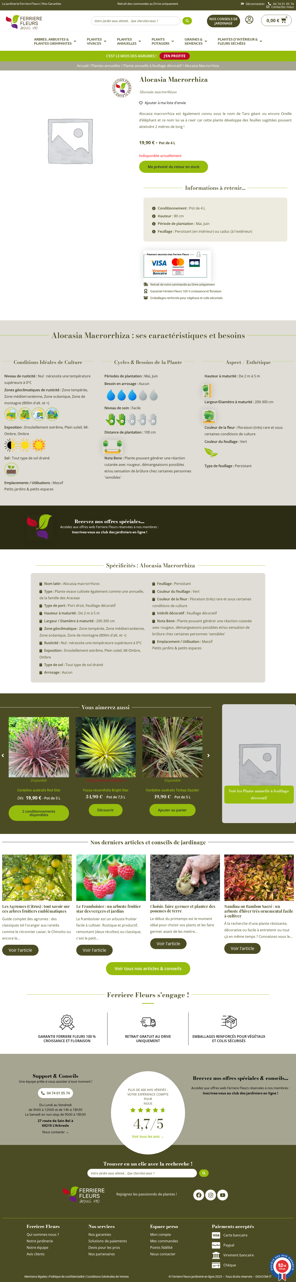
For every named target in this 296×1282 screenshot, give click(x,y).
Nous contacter (163, 1254)
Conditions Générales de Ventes (107, 1276)
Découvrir (105, 810)
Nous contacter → (55, 1132)
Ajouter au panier (172, 810)
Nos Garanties (51, 3)
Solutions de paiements (107, 1241)
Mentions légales (35, 1276)
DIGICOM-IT (263, 1276)
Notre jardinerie (40, 1241)
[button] (2, 755)
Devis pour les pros (104, 1247)
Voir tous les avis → (148, 1136)
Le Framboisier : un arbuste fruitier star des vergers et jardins (108, 909)
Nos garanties (99, 1234)
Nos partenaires (101, 1254)
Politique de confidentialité (66, 1276)
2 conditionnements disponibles (38, 813)
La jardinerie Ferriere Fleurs (21, 3)
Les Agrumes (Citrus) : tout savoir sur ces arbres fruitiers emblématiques (36, 909)
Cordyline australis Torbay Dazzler (172, 790)
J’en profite (174, 56)
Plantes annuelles (105, 65)
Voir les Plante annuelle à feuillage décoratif (259, 794)
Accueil (82, 65)
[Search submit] (187, 21)
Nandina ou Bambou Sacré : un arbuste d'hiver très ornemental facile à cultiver (258, 911)
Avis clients (36, 1254)
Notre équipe (37, 1247)
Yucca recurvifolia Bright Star (105, 790)
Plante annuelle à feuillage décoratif (152, 65)
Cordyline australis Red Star (38, 790)
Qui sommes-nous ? (43, 1234)
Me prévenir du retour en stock (173, 166)
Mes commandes (164, 1241)
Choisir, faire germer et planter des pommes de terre (182, 909)
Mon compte (160, 1234)
